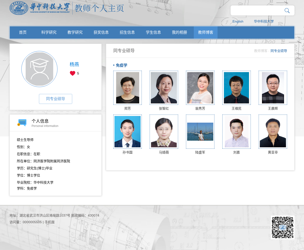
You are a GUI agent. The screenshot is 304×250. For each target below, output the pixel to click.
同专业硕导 (55, 99)
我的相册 (179, 32)
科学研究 (49, 32)
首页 (23, 32)
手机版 (50, 222)
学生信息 (153, 32)
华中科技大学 (264, 21)
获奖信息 (101, 32)
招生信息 (127, 32)
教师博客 (205, 32)
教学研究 (75, 32)
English (238, 21)
